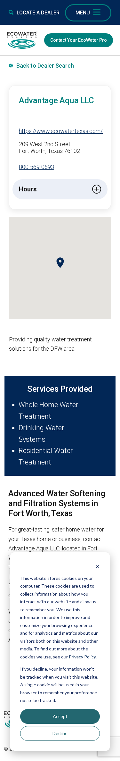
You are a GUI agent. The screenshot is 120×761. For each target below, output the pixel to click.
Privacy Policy (82, 656)
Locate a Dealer (38, 13)
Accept (60, 716)
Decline (60, 733)
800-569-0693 (36, 166)
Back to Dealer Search (45, 65)
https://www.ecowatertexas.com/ (61, 131)
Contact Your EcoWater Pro (78, 40)
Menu (83, 13)
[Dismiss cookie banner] (97, 566)
